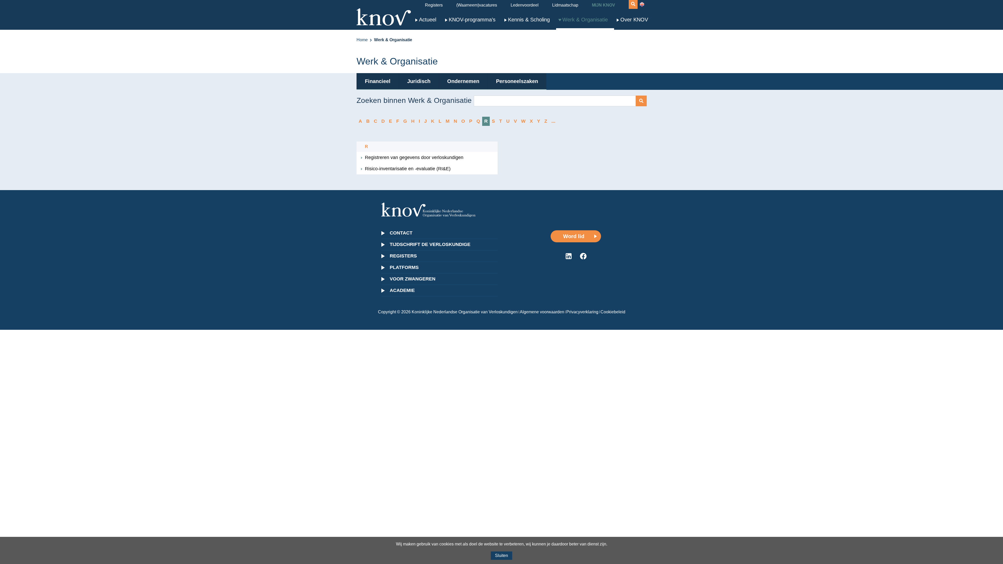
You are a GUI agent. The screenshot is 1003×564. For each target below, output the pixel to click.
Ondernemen (463, 81)
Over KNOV (634, 19)
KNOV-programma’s (472, 19)
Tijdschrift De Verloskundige (430, 244)
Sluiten (501, 555)
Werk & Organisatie (585, 19)
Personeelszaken (517, 81)
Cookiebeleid (612, 312)
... (553, 121)
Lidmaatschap (565, 5)
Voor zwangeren (412, 278)
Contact (401, 233)
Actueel (427, 19)
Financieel (377, 81)
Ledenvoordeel (525, 5)
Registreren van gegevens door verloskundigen (414, 157)
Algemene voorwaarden (542, 312)
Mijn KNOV (603, 5)
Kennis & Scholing (529, 19)
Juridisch (418, 81)
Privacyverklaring (582, 312)
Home (362, 40)
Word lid (573, 236)
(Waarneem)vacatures (476, 5)
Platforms (404, 267)
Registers (434, 5)
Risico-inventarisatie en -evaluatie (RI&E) (408, 168)
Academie (402, 290)
